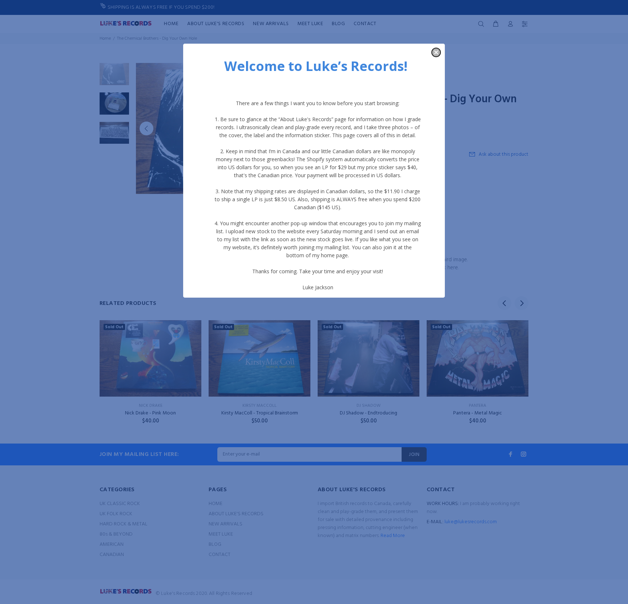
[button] (436, 52)
